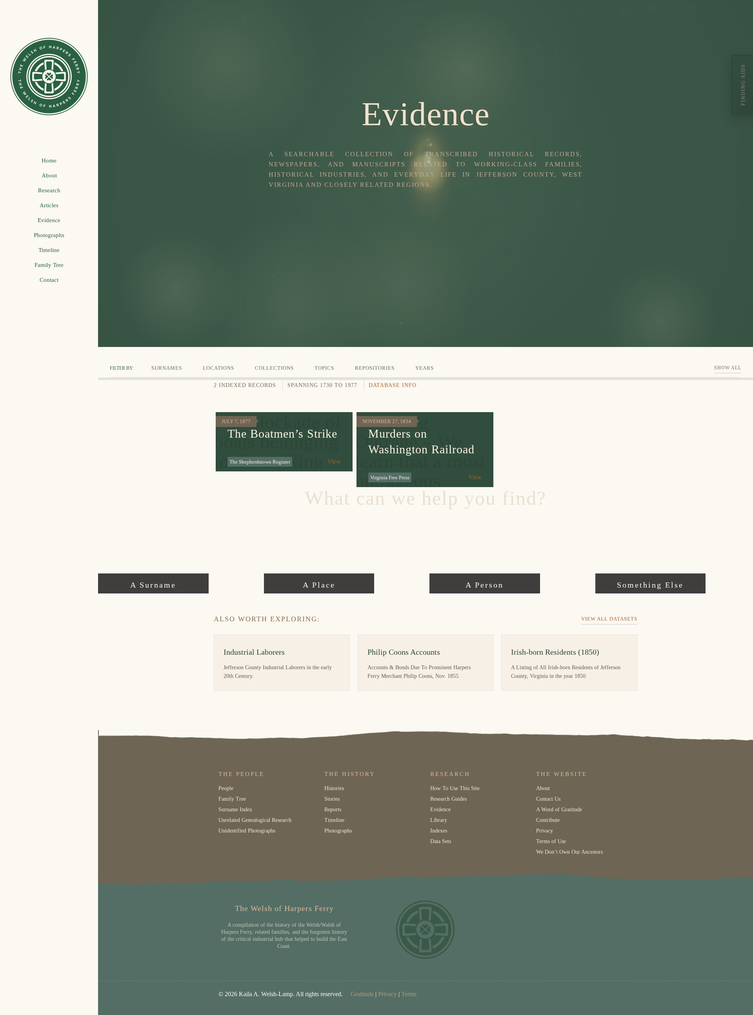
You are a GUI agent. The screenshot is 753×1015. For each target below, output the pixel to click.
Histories (334, 788)
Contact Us (548, 799)
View (334, 461)
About (543, 788)
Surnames (166, 368)
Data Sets (440, 841)
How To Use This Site (455, 788)
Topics (324, 368)
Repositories (375, 368)
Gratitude (362, 994)
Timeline (334, 820)
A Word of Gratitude (559, 809)
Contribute (548, 820)
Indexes (438, 831)
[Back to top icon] (715, 999)
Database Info (393, 385)
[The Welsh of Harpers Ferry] (49, 76)
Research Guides (448, 799)
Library (438, 820)
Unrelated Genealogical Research (254, 820)
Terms (409, 994)
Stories (332, 799)
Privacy (544, 831)
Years (424, 368)
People (225, 788)
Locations (218, 368)
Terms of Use (551, 841)
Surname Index (235, 809)
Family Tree (232, 799)
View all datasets (609, 619)
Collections (274, 368)
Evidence (440, 809)
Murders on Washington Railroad (421, 441)
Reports (332, 809)
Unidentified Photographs (246, 831)
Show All (727, 368)
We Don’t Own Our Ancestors (569, 852)
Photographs (338, 831)
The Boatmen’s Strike (282, 433)
